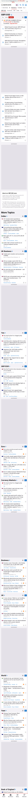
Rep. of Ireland (15, 583)
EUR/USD (6, 469)
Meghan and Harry (7, 618)
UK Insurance (15, 267)
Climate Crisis (4, 7)
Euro (4, 380)
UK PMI (16, 576)
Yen (21, 10)
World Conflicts (7, 625)
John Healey (6, 567)
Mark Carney (6, 225)
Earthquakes (15, 692)
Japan (17, 233)
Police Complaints (7, 602)
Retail (5, 591)
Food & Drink (9, 591)
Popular (11, 17)
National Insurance (7, 267)
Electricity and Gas (7, 583)
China (12, 718)
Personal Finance (7, 282)
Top (3, 17)
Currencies (9, 10)
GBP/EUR (5, 462)
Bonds (5, 373)
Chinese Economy (12, 732)
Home (3, 796)
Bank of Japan (7, 362)
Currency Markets (11, 233)
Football (20, 7)
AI (9, 7)
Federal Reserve (7, 718)
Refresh (24, 796)
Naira (5, 240)
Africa (16, 240)
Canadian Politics (13, 225)
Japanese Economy (15, 355)
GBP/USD (3, 10)
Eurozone (11, 380)
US (16, 684)
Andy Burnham (13, 567)
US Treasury (16, 347)
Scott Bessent (7, 347)
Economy (21, 267)
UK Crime (5, 611)
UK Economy (14, 462)
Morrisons (15, 591)
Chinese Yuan (6, 739)
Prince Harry (14, 618)
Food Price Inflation (13, 396)
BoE (4, 396)
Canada (13, 684)
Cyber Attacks (14, 625)
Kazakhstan (17, 699)
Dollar (18, 10)
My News (10, 796)
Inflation (5, 233)
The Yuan (5, 732)
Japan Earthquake (7, 692)
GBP (14, 10)
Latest (6, 17)
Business (14, 7)
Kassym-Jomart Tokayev (9, 699)
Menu (17, 796)
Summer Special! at (13, 1)
